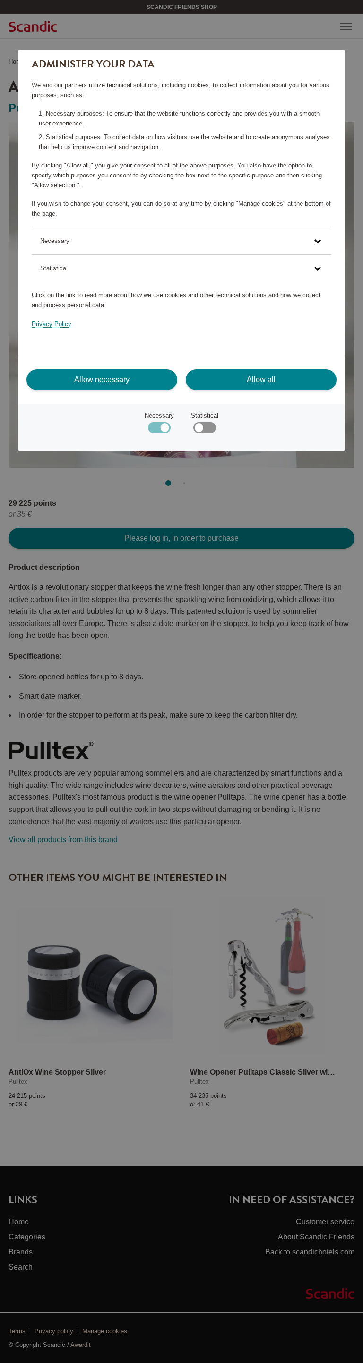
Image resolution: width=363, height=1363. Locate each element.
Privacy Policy (51, 323)
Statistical (204, 415)
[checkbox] (204, 430)
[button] (181, 240)
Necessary (159, 415)
